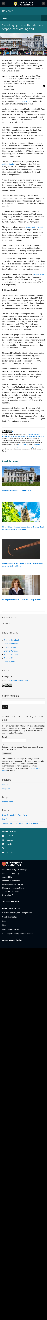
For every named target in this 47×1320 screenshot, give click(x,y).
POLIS (4, 819)
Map (4, 925)
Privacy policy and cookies (12, 884)
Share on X (8, 658)
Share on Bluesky (11, 654)
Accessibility (7, 877)
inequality (6, 789)
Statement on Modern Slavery (13, 888)
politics (5, 784)
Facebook (9, 836)
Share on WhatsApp (11, 651)
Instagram (9, 840)
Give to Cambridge (9, 917)
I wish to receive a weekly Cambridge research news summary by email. (22, 748)
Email (4, 737)
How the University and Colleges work (17, 913)
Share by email (10, 662)
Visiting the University (10, 929)
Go (4, 707)
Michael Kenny (8, 802)
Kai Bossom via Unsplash (18, 681)
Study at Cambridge (10, 901)
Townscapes (39, 274)
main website (22, 445)
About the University (11, 908)
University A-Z (7, 895)
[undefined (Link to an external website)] (7, 431)
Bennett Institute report (34, 227)
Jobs (4, 921)
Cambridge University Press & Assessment (18, 933)
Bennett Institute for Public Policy (15, 815)
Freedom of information (11, 881)
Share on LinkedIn (11, 644)
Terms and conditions (10, 891)
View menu (3, 3)
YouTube (8, 852)
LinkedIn (8, 844)
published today (8, 164)
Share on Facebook (11, 640)
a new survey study (24, 101)
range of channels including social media (28, 447)
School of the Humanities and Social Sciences (20, 823)
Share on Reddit (10, 647)
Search (43, 3)
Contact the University (10, 873)
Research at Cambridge (12, 940)
